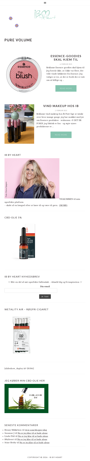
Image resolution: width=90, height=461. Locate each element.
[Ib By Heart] (45, 21)
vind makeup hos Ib (61, 106)
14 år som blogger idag (36, 430)
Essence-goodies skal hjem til (66, 57)
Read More (66, 88)
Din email (45, 286)
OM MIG (63, 205)
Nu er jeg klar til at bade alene (33, 433)
